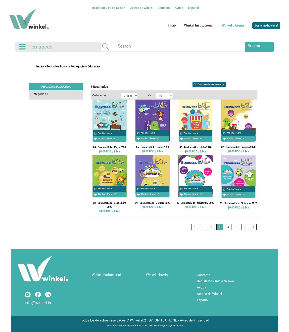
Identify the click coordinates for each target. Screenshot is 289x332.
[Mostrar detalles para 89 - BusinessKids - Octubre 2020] (152, 176)
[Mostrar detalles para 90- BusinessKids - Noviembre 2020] (195, 176)
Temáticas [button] (41, 47)
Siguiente (245, 227)
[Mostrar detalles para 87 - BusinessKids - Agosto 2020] (238, 120)
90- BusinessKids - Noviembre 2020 (195, 203)
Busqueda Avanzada (211, 84)
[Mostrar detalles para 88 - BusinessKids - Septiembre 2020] (109, 176)
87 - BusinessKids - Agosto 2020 (238, 147)
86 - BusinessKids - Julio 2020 (195, 147)
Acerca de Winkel (209, 294)
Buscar (254, 46)
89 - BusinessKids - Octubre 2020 (152, 203)
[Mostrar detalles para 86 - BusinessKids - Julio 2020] (195, 120)
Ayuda (201, 287)
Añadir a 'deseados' (107, 138)
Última (253, 227)
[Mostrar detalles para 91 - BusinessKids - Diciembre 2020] (238, 176)
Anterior (194, 227)
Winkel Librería (157, 275)
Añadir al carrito (105, 133)
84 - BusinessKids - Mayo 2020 (109, 147)
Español (193, 8)
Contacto (203, 275)
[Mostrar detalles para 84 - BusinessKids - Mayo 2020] (109, 120)
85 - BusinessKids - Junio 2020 (152, 147)
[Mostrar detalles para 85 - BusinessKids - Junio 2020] (152, 120)
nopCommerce (175, 325)
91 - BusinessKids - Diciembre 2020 (238, 203)
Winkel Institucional (106, 275)
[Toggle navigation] (23, 47)
